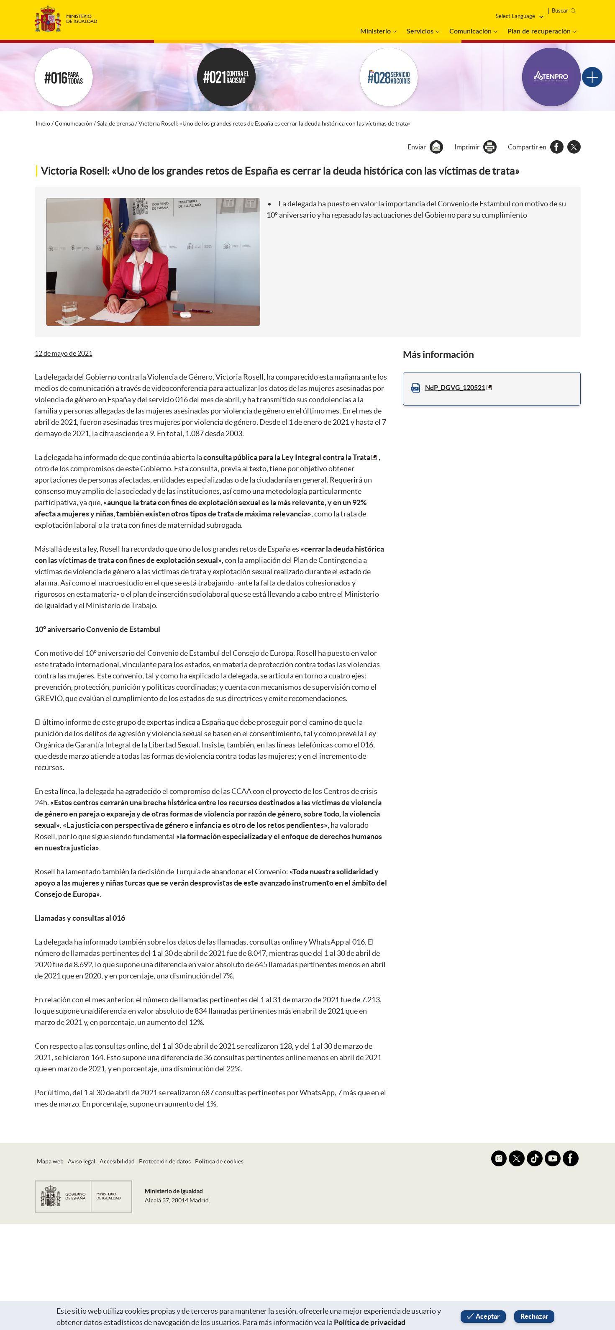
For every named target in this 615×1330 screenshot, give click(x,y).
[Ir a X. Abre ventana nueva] (517, 1158)
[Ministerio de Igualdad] (66, 16)
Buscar (560, 11)
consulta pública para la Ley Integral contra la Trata (286, 457)
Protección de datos (165, 1161)
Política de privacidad (369, 1322)
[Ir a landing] (592, 77)
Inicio (43, 123)
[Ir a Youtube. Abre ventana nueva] (553, 1158)
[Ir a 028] (389, 77)
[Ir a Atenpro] (551, 77)
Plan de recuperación (539, 31)
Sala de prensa (115, 123)
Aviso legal (81, 1161)
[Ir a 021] (226, 77)
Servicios (420, 31)
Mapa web (50, 1161)
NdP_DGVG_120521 (455, 387)
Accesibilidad (117, 1161)
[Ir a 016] (64, 77)
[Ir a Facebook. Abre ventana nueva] (571, 1158)
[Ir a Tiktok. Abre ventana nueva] (535, 1158)
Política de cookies (219, 1161)
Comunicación (470, 31)
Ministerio (375, 31)
